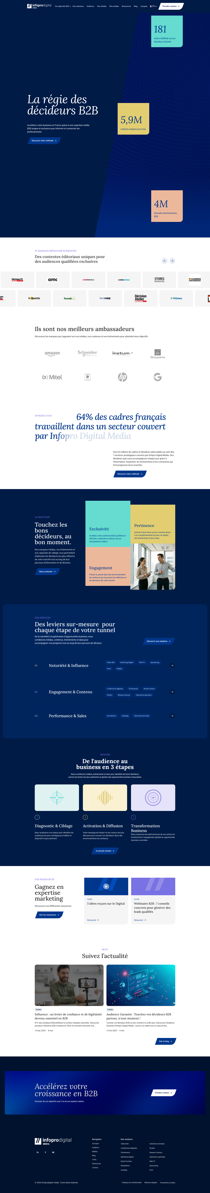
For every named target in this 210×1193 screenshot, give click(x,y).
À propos (143, 6)
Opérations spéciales (157, 1157)
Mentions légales (150, 1183)
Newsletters (125, 1166)
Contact (95, 1168)
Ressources (126, 6)
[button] (62, 6)
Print (151, 1170)
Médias (95, 1152)
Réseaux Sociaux (155, 1152)
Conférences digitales (129, 1148)
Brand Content (126, 1161)
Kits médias (114, 6)
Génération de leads (156, 1144)
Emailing (124, 1170)
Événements (125, 1152)
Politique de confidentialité (132, 1183)
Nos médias (101, 6)
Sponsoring (153, 1166)
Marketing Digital (127, 1157)
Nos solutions (78, 6)
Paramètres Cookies (167, 1183)
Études (152, 1148)
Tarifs (94, 1160)
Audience (90, 6)
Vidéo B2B (125, 1144)
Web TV (152, 1161)
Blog (135, 6)
